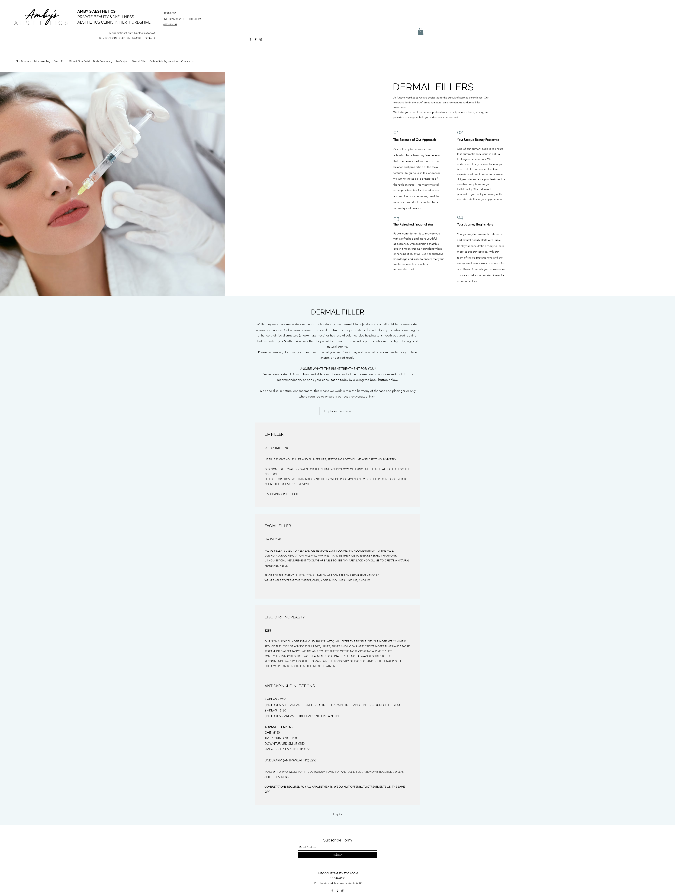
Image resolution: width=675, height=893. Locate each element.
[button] (421, 31)
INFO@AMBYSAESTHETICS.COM (338, 873)
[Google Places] (255, 39)
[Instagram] (261, 39)
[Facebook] (250, 39)
